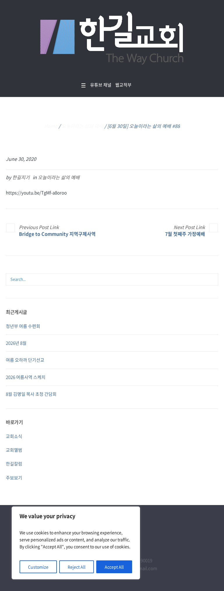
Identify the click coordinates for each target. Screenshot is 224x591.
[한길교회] (112, 39)
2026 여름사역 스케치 (26, 377)
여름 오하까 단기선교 (25, 360)
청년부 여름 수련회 (23, 326)
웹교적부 (123, 85)
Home (50, 125)
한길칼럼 (14, 463)
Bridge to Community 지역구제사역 (57, 233)
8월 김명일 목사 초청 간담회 (31, 394)
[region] (76, 542)
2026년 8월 (16, 343)
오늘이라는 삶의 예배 (82, 125)
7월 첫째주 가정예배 (185, 233)
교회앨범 (14, 450)
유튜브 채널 (100, 85)
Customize (38, 567)
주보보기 (14, 477)
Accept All (114, 567)
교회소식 (14, 436)
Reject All (76, 567)
